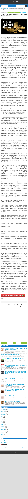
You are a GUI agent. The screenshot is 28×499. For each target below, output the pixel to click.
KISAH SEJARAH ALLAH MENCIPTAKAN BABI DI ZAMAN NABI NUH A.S (16, 390)
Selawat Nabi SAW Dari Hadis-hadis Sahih (15, 378)
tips (25, 12)
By (4, 12)
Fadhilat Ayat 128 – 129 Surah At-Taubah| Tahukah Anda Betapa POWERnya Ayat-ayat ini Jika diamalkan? (16, 365)
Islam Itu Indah (14, 2)
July (2, 417)
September (3, 414)
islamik (21, 12)
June (2, 419)
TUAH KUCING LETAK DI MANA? (12, 401)
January (2, 427)
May (2, 421)
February (3, 426)
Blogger (22, 447)
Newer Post (4, 343)
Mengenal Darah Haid (10, 395)
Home (14, 343)
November (3, 411)
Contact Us (3, 440)
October (2, 413)
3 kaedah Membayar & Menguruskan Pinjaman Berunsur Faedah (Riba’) (16, 349)
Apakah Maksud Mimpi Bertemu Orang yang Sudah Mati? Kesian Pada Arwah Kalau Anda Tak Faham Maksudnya (15, 372)
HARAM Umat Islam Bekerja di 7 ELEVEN (14, 358)
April (2, 422)
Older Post (24, 343)
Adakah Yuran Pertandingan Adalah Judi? (10, 354)
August (2, 416)
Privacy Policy (4, 442)
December (3, 409)
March (2, 424)
